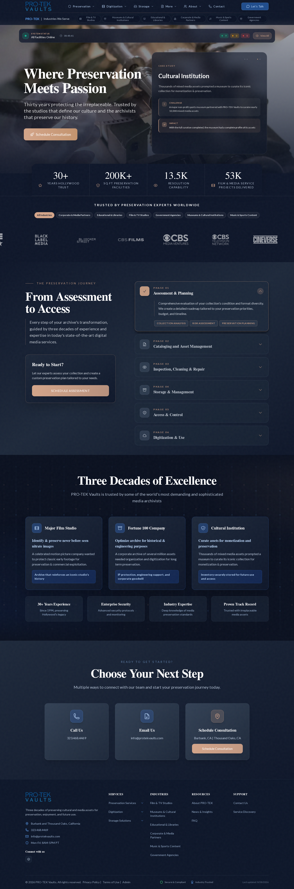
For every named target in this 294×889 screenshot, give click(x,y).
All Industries (44, 215)
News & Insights (202, 811)
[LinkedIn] (28, 859)
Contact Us (240, 803)
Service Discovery (244, 811)
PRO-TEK (32, 19)
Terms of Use (111, 882)
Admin (126, 882)
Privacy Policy (91, 882)
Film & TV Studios (139, 215)
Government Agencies (168, 215)
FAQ (194, 820)
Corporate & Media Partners (74, 215)
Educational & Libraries (109, 215)
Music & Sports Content (243, 215)
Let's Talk (257, 6)
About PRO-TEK (202, 803)
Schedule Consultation (53, 134)
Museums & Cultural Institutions (205, 215)
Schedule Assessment (70, 391)
